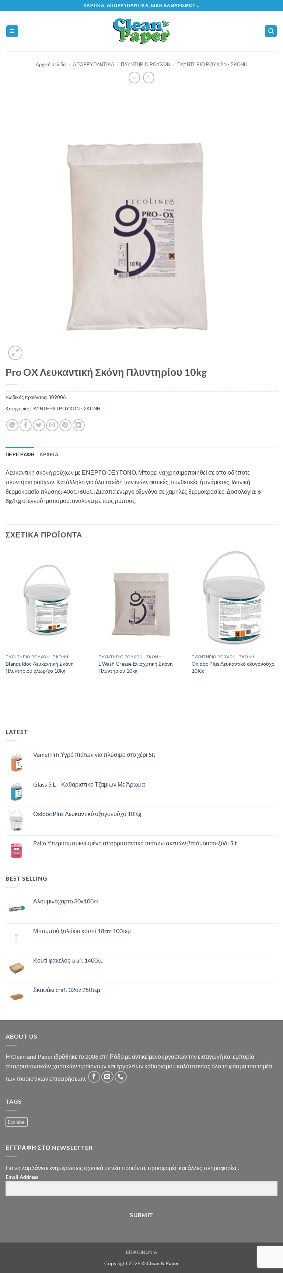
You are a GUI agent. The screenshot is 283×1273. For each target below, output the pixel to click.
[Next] (277, 618)
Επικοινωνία (141, 1252)
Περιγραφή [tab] (20, 454)
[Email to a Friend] (52, 425)
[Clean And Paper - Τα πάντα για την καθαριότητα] (142, 31)
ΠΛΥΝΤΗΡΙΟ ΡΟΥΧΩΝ (145, 64)
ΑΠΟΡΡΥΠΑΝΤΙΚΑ (93, 64)
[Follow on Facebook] (94, 1077)
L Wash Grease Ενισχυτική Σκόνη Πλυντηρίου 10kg (135, 667)
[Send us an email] (107, 1077)
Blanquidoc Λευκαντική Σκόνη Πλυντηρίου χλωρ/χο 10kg (40, 667)
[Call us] (121, 1077)
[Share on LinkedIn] (79, 425)
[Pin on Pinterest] (65, 425)
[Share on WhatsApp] (12, 425)
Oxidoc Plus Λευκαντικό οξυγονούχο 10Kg (233, 667)
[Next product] (134, 77)
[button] (12, 31)
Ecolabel (16, 1122)
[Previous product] (148, 77)
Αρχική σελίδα (51, 64)
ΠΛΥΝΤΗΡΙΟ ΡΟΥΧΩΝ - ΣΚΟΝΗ (212, 64)
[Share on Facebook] (26, 425)
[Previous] (5, 618)
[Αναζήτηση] (271, 31)
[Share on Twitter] (39, 425)
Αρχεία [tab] (48, 454)
